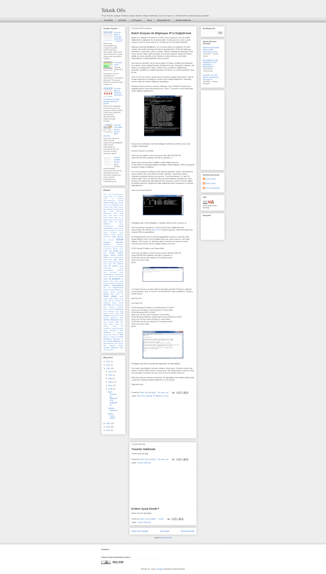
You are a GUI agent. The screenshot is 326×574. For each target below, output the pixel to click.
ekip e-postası (108, 240)
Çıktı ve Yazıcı (116, 222)
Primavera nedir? (118, 64)
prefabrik (111, 309)
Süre (117, 322)
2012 (108, 423)
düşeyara (106, 234)
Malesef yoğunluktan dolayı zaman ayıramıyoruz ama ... (211, 49)
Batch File (156, 230)
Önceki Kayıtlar (188, 531)
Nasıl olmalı (110, 296)
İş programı (114, 279)
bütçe (110, 215)
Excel (149, 20)
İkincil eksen (107, 264)
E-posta (113, 234)
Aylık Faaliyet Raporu (116, 207)
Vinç (110, 334)
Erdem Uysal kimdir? (145, 508)
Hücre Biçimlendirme (116, 257)
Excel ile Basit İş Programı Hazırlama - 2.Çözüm (118, 36)
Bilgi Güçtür (108, 211)
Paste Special (115, 305)
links (104, 287)
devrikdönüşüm (108, 226)
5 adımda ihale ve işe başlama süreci (113, 196)
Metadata (120, 292)
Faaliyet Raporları (113, 242)
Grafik (115, 251)
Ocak (110, 389)
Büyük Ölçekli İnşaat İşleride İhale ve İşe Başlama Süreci (113, 217)
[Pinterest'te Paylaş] (187, 392)
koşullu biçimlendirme (113, 285)
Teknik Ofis (113, 10)
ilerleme (120, 264)
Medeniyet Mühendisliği (110, 290)
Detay (121, 224)
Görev (121, 248)
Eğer (114, 237)
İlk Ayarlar (113, 266)
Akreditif (120, 200)
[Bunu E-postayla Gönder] (177, 392)
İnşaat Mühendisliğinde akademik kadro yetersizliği (113, 270)
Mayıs (111, 382)
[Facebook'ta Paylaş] (185, 392)
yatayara (120, 345)
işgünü (117, 281)
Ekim (110, 375)
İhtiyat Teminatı (108, 261)
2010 (108, 430)
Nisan (110, 385)
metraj (105, 294)
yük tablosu (110, 349)
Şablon (111, 324)
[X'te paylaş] (182, 392)
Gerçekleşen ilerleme (110, 248)
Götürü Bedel (107, 251)
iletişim (105, 266)
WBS (121, 335)
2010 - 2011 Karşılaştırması (112, 194)
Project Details (114, 313)
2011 (108, 427)
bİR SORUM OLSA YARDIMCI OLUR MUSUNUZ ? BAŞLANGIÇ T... (210, 63)
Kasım (111, 371)
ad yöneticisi (117, 198)
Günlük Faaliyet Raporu (117, 159)
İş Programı (137, 20)
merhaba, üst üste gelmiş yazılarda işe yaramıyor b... (211, 77)
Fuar (112, 246)
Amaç (116, 203)
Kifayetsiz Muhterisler (116, 283)
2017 (108, 361)
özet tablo (107, 305)
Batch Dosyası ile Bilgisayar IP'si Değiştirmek (161, 33)
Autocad (115, 205)
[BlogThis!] (180, 392)
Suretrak (111, 322)
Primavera (119, 309)
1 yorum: (161, 519)
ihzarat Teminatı (118, 261)
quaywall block (114, 315)
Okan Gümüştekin (212, 188)
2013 (108, 368)
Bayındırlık (113, 209)
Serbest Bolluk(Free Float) (113, 318)
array (109, 205)
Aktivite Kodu (108, 203)
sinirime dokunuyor (111, 320)
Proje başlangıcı (108, 311)
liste (109, 287)
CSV (115, 219)
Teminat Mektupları (117, 328)
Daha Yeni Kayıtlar (139, 531)
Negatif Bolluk (108, 298)
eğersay (120, 237)
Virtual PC (115, 334)
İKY (114, 264)
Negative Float (118, 298)
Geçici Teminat (118, 246)
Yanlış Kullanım (113, 341)
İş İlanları (122, 20)
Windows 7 (106, 337)
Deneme (106, 224)
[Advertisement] (163, 418)
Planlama (112, 307)
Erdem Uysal (210, 183)
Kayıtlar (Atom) (166, 538)
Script (166, 396)
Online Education (108, 300)
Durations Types (117, 232)
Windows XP (115, 337)
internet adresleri (108, 276)
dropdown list (113, 230)
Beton (118, 209)
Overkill (121, 303)
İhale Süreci (118, 259)
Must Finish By (117, 294)
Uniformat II (108, 332)
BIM (122, 209)
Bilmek (116, 213)
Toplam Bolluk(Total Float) (113, 330)
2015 (108, 365)
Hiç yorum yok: (163, 392)
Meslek (113, 292)
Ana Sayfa (108, 20)
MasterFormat (118, 287)
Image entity (107, 259)
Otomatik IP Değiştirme (154, 396)
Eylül (110, 378)
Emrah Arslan (210, 179)
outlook (114, 303)
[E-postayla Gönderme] (173, 392)
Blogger (160, 569)
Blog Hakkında (163, 20)
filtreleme (106, 244)
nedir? (121, 296)
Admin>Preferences (109, 200)
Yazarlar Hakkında (183, 20)
